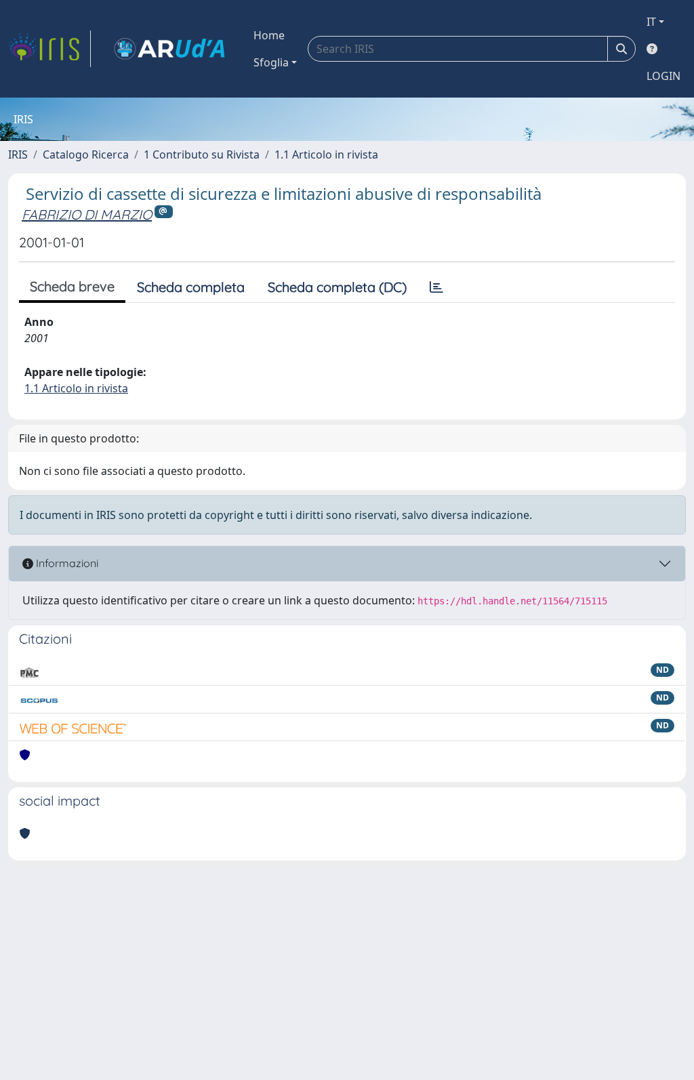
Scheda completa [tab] (191, 286)
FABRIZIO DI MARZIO (87, 214)
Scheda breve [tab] (72, 286)
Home (269, 35)
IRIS (18, 154)
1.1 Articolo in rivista (326, 154)
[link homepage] (49, 48)
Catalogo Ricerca (86, 154)
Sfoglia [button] (271, 62)
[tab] (436, 287)
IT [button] (651, 21)
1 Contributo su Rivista (202, 154)
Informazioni (65, 563)
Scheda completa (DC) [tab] (337, 286)
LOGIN (663, 75)
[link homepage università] (169, 48)
